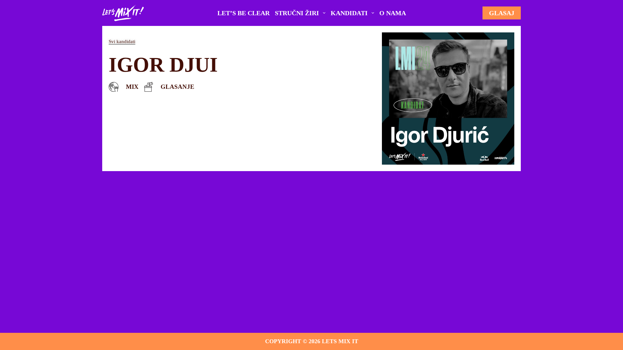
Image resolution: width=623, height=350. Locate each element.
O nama (392, 13)
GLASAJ (501, 13)
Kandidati (349, 13)
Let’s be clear (243, 13)
